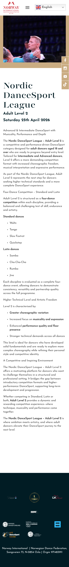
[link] (65, 60)
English (46, 7)
